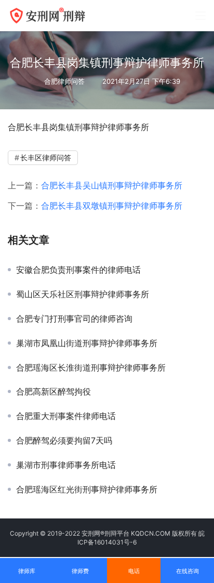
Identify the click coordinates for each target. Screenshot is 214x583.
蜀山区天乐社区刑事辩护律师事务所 (82, 294)
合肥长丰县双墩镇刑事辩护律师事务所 (111, 205)
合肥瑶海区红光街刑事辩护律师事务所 (86, 489)
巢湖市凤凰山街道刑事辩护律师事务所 (86, 343)
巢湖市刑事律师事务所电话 (66, 465)
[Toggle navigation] (200, 15)
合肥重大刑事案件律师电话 (66, 416)
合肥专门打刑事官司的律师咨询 (74, 318)
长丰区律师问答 (45, 157)
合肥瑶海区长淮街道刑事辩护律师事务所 (91, 367)
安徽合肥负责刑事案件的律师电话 (78, 269)
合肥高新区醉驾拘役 (53, 391)
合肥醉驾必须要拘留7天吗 (64, 440)
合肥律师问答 (64, 81)
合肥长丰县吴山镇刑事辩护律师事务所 (111, 185)
